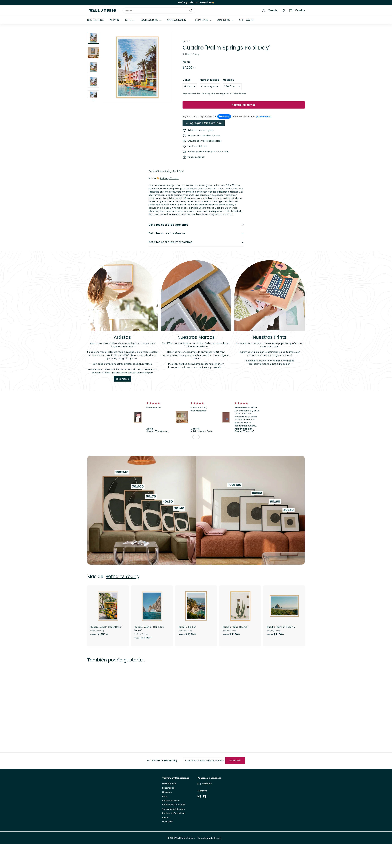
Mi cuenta (167, 821)
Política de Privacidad (173, 813)
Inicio (185, 41)
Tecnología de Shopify (209, 838)
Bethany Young (191, 54)
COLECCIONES (177, 20)
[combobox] (159, 10)
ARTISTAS (224, 20)
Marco (186, 80)
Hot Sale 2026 (169, 783)
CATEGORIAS (150, 20)
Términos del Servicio (173, 809)
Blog (164, 796)
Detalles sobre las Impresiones (170, 242)
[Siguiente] (93, 99)
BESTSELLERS (95, 20)
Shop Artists (122, 379)
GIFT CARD (246, 20)
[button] (194, 437)
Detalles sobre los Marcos (167, 233)
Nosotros (167, 792)
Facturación (168, 787)
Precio (186, 62)
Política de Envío (171, 800)
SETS (128, 20)
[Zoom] (137, 67)
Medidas (228, 80)
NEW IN (114, 20)
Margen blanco (209, 80)
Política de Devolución (174, 804)
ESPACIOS (202, 20)
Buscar (166, 817)
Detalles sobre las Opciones (168, 225)
